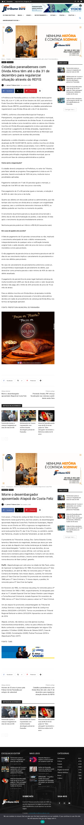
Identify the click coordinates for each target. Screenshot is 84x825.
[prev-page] (3, 438)
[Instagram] (78, 1)
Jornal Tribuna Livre (13, 85)
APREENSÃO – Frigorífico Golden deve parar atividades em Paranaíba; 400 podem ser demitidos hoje (46, 780)
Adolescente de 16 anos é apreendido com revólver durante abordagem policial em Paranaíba (27, 427)
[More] (40, 91)
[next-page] (6, 438)
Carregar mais (69, 109)
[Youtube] (81, 1)
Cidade (8, 59)
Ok (43, 822)
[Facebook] (75, 1)
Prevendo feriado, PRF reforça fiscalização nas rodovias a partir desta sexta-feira (42, 396)
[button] (79, 17)
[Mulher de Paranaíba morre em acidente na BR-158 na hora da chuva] (33, 769)
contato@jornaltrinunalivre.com (38, 813)
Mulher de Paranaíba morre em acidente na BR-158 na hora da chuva (46, 769)
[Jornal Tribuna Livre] (3, 85)
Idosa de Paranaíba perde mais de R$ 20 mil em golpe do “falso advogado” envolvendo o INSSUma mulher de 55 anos (74, 90)
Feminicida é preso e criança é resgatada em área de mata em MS (9, 425)
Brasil (3, 420)
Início (3, 59)
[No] (81, 819)
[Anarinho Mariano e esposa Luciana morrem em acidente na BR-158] (33, 759)
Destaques (10, 62)
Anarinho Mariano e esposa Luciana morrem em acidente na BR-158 (45, 759)
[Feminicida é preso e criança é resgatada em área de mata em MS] (10, 416)
